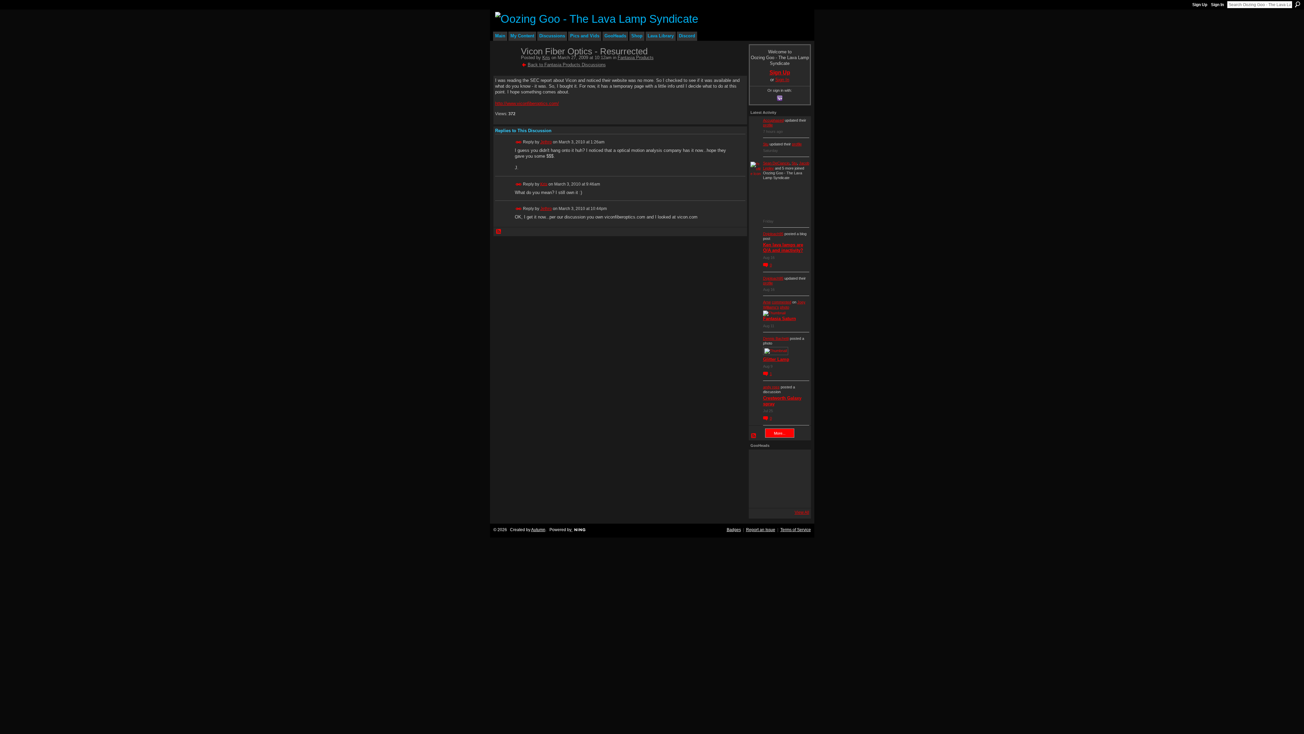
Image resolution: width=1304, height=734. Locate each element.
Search (1297, 4)
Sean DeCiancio (776, 163)
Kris (546, 57)
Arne (767, 302)
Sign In (1217, 4)
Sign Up (1199, 4)
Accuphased (773, 120)
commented (781, 302)
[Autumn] (759, 497)
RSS (499, 232)
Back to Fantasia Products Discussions (567, 64)
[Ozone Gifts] (796, 460)
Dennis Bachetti (776, 338)
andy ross (771, 387)
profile (768, 125)
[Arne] (778, 497)
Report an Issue (760, 529)
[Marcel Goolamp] (796, 497)
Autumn (538, 529)
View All (802, 512)
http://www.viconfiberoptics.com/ (527, 103)
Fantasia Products (636, 57)
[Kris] (506, 66)
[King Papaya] (759, 460)
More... (779, 433)
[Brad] (796, 479)
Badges (734, 529)
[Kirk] (778, 479)
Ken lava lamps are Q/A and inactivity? (783, 247)
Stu (765, 144)
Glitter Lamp (776, 359)
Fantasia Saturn (779, 318)
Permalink (518, 142)
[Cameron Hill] (778, 460)
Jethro (546, 142)
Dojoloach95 (773, 234)
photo (784, 307)
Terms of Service (795, 529)
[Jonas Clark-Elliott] (759, 479)
